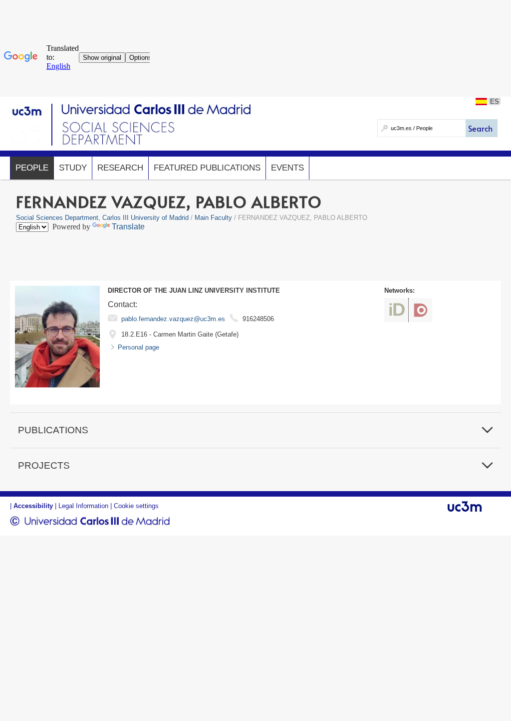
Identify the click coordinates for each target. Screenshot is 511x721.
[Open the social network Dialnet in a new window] (420, 310)
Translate (128, 226)
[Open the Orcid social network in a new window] (396, 310)
